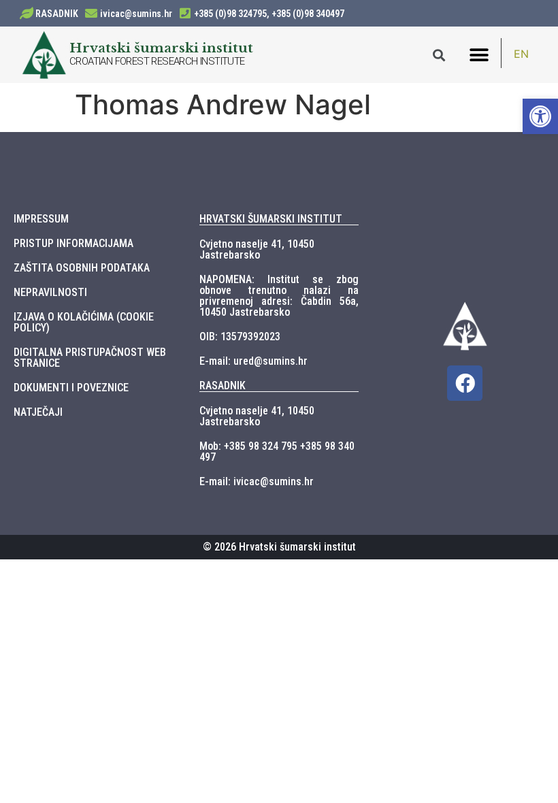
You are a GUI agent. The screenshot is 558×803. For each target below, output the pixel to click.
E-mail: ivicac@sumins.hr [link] (256, 481)
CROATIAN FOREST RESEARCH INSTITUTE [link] (157, 61)
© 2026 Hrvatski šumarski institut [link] (279, 546)
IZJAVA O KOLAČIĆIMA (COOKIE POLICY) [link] (84, 322)
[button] (478, 54)
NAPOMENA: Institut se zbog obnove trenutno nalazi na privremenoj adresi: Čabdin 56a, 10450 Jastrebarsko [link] (278, 295)
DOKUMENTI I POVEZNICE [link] (71, 387)
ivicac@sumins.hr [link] (136, 13)
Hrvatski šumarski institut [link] (161, 47)
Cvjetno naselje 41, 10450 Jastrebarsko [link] (256, 249)
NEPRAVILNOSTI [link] (50, 292)
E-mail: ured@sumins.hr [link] (253, 361)
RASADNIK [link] (56, 13)
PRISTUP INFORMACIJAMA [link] (73, 243)
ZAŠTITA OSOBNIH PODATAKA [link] (82, 267)
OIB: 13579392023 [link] (239, 336)
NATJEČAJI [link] (38, 412)
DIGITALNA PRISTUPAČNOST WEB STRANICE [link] (90, 358)
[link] (540, 116)
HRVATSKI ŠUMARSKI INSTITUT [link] (270, 218)
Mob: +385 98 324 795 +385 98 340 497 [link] (277, 451)
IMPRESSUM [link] (41, 218)
